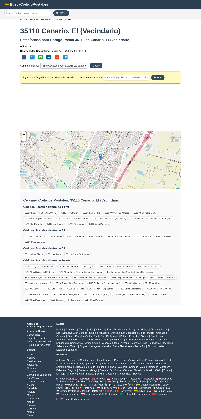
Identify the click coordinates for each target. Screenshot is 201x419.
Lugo (144, 343)
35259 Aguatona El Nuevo (159, 289)
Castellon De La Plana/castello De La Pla (124, 346)
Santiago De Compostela (69, 343)
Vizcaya (81, 363)
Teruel (137, 370)
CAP (85, 384)
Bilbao (123, 336)
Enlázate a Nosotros (37, 338)
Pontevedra (117, 339)
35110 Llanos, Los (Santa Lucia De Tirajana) (151, 218)
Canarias (31, 371)
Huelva (160, 346)
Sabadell (72, 350)
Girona (151, 346)
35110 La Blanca (143, 236)
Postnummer (111, 394)
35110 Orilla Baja (163, 236)
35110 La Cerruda (33, 224)
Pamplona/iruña (83, 336)
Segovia (72, 370)
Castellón (111, 373)
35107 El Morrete (125, 266)
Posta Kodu (89, 388)
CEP (154, 381)
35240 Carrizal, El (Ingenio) (96, 294)
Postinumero (144, 388)
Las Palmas (147, 360)
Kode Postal (66, 378)
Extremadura (33, 398)
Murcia (30, 395)
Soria (92, 367)
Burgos (83, 346)
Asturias (31, 358)
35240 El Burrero (158, 294)
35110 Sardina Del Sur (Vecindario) (109, 218)
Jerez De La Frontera (98, 339)
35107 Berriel (105, 266)
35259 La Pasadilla (75, 289)
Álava (70, 367)
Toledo (73, 346)
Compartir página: (29, 65)
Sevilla (92, 333)
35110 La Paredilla (91, 213)
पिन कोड (132, 384)
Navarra (31, 392)
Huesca (71, 363)
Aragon (31, 385)
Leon (161, 336)
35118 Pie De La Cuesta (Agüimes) (103, 283)
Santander (162, 339)
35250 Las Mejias (53, 289)
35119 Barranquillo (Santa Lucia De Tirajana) (110, 236)
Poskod (82, 381)
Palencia (111, 367)
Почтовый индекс (69, 394)
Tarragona (154, 343)
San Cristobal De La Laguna (140, 339)
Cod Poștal (126, 388)
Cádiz (158, 370)
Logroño (135, 343)
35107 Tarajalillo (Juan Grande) (39, 266)
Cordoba (60, 336)
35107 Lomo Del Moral (148, 266)
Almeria (125, 343)
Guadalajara (81, 367)
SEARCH (61, 13)
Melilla (30, 412)
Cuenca (104, 370)
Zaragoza (134, 329)
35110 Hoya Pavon (69, 213)
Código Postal (98, 381)
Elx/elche (134, 336)
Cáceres (127, 370)
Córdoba (133, 367)
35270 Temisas (56, 300)
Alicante (159, 360)
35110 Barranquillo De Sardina (39, 218)
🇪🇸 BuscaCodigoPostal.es (26, 4)
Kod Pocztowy (108, 388)
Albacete (107, 343)
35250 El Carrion (33, 289)
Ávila (143, 367)
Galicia (30, 354)
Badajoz (72, 339)
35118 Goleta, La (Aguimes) (38, 283)
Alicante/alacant (159, 329)
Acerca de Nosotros (37, 331)
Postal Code (117, 378)
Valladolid (103, 333)
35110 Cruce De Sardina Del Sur (73, 218)
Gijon (70, 336)
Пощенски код (92, 394)
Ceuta (30, 415)
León (92, 360)
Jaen (116, 343)
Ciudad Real (124, 373)
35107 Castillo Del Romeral (162, 277)
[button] (100, 157)
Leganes (60, 350)
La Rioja (31, 408)
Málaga (94, 370)
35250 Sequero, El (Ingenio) (65, 294)
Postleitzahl (84, 378)
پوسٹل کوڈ (118, 384)
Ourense (71, 360)
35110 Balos (30, 213)
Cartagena (94, 346)
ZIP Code (85, 391)
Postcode (100, 378)
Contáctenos (33, 335)
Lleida (142, 333)
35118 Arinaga (54, 254)
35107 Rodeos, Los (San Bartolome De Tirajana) (130, 272)
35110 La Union (48, 213)
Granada (160, 333)
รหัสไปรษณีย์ (100, 384)
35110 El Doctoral (33, 236)
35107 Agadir (88, 266)
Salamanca (62, 346)
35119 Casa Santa (75, 236)
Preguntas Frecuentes (38, 345)
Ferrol (154, 336)
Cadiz (82, 339)
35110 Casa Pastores (99, 224)
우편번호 (73, 388)
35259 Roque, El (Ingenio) (101, 289)
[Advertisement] (100, 107)
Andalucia (32, 364)
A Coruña (61, 339)
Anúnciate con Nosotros (39, 341)
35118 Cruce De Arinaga (77, 254)
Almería (132, 363)
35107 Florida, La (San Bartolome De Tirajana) (81, 272)
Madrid (30, 402)
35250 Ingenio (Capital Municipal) (129, 294)
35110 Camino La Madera (117, 213)
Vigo (91, 329)
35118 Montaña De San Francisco (90, 277)
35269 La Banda (132, 283)
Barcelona (71, 329)
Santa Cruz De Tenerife (106, 336)
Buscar (158, 77)
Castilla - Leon (34, 361)
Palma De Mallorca (117, 329)
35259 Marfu (74, 300)
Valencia (100, 329)
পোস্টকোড (128, 394)
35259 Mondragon (153, 283)
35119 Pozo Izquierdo (35, 242)
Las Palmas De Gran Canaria (71, 333)
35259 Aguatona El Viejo (36, 294)
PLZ (112, 391)
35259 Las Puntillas (94, 300)
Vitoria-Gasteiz (92, 343)
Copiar (96, 65)
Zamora (82, 329)
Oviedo (144, 336)
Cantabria (32, 388)
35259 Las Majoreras (35, 300)
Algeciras (167, 343)
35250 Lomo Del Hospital (130, 289)
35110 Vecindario (76, 224)
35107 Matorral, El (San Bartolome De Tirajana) (47, 277)
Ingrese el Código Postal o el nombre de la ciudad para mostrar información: (62, 77)
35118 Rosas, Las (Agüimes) (69, 283)
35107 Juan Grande (68, 266)
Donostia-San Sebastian (124, 333)
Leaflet (177, 188)
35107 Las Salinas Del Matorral (39, 272)
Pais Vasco (33, 378)
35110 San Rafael (54, 224)
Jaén (81, 373)
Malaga (145, 329)
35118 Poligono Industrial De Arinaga (128, 277)
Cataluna (31, 368)
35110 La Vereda (54, 236)
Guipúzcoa (115, 370)
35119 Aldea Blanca (34, 254)
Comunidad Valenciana (39, 375)
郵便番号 (100, 391)
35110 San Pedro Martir (145, 213)
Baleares (31, 405)
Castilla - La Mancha (37, 381)
